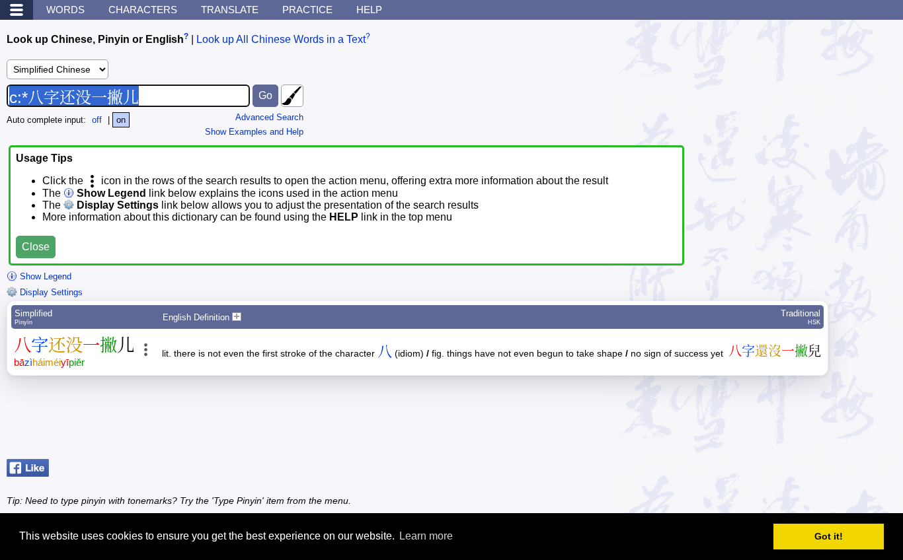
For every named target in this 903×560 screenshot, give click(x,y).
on (121, 120)
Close (36, 246)
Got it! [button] (828, 536)
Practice (307, 9)
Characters (142, 9)
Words (65, 9)
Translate (229, 9)
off (97, 120)
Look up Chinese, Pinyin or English (95, 39)
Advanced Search (269, 117)
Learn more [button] (426, 536)
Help (369, 9)
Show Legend (44, 276)
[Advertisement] (790, 421)
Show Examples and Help (254, 132)
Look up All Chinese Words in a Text (281, 39)
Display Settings (50, 292)
